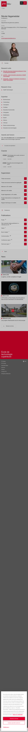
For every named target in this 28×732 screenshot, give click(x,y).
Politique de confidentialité (18, 714)
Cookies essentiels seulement (14, 722)
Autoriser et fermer (14, 718)
